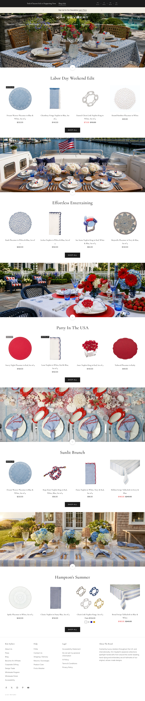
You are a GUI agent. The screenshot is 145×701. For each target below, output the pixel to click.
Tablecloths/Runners (51, 24)
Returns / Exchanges (41, 661)
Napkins (22, 24)
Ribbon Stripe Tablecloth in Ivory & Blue (125, 491)
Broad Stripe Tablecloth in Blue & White (125, 616)
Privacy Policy (67, 667)
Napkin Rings (34, 24)
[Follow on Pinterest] (23, 688)
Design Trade (10, 668)
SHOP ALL (72, 130)
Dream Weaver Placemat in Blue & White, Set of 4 (20, 117)
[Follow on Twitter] (12, 688)
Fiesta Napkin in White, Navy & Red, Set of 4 (90, 491)
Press (7, 653)
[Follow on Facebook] (6, 688)
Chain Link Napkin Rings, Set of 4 (90, 615)
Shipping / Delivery (41, 657)
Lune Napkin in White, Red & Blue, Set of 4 (55, 367)
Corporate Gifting (11, 665)
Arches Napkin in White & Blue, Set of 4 (55, 242)
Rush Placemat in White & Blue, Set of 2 (20, 242)
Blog (6, 657)
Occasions (86, 24)
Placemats (11, 24)
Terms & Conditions (69, 663)
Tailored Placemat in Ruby (125, 365)
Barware (66, 24)
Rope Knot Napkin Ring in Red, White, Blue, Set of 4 (55, 491)
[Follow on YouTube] (28, 688)
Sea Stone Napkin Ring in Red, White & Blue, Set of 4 (90, 242)
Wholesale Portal (11, 676)
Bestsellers (98, 24)
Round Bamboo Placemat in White (125, 116)
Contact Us (38, 653)
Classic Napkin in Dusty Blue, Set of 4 (55, 615)
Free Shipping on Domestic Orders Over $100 (72, 10)
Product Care (39, 665)
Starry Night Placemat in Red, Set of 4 (20, 365)
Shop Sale (62, 4)
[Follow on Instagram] (17, 688)
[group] (72, 40)
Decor (75, 24)
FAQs (36, 649)
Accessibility (10, 680)
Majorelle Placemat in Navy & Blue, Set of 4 (125, 242)
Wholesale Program (12, 672)
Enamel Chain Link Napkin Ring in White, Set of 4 (90, 117)
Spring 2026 (122, 24)
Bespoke (110, 24)
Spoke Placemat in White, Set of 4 (20, 615)
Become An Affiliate (13, 661)
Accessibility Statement (71, 649)
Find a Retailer (39, 668)
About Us (8, 649)
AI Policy (65, 660)
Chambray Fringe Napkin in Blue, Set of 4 (55, 117)
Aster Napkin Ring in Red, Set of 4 (90, 365)
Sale (132, 24)
